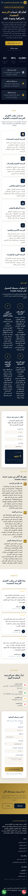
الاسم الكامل (20, 727)
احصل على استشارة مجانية (14, 43)
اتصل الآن (19, 806)
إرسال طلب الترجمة (14, 769)
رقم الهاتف (21, 733)
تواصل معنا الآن (14, 48)
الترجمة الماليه (22, 848)
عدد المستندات (20, 429)
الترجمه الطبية (22, 845)
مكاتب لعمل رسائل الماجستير (19, 862)
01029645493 (22, 873)
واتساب (8, 806)
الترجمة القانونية (21, 842)
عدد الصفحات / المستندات (17, 747)
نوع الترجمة (20, 443)
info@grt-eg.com (21, 876)
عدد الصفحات (20, 436)
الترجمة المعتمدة (21, 851)
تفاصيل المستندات (19, 754)
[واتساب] (4, 892)
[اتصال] (24, 892)
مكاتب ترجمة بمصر (21, 859)
